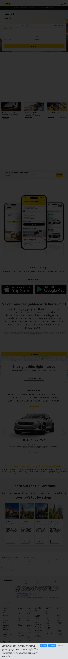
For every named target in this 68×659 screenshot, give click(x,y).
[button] (60, 645)
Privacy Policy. (16, 656)
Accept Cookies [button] (43, 645)
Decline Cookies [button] (52, 645)
